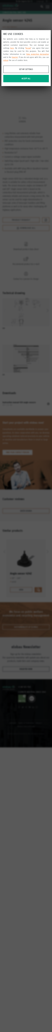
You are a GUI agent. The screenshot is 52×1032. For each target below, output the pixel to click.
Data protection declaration (37, 54)
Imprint (15, 57)
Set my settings (26, 69)
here (12, 48)
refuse (5, 60)
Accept (28, 48)
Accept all (26, 78)
